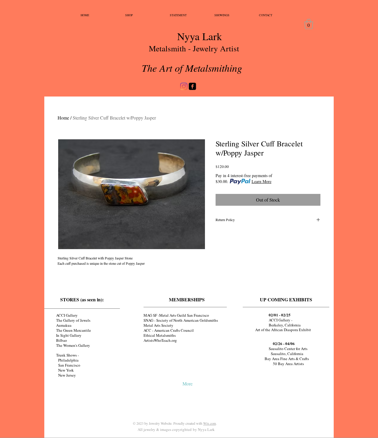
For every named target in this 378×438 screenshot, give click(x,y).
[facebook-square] (192, 86)
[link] (308, 24)
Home (63, 118)
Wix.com (209, 423)
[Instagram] (184, 86)
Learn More (261, 181)
